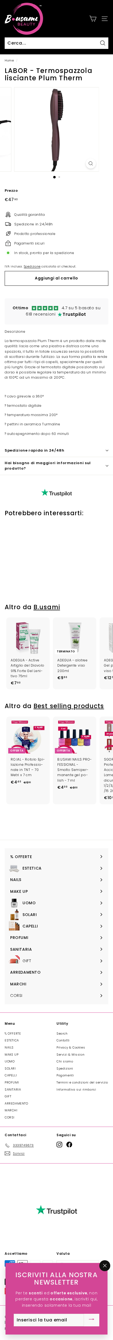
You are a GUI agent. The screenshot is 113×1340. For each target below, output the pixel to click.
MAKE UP (11, 1054)
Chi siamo (64, 1061)
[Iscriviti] (91, 1320)
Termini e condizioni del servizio (82, 1082)
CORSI (10, 1117)
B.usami (46, 607)
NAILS (9, 1047)
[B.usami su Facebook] (69, 1144)
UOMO (10, 1061)
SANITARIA (13, 1089)
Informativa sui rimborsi (76, 1089)
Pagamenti (65, 1075)
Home (9, 60)
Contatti (63, 1040)
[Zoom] (91, 163)
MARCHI (11, 1110)
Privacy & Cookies (70, 1047)
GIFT (8, 1096)
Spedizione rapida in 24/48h (34, 450)
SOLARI (10, 1068)
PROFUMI (12, 1082)
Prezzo (11, 190)
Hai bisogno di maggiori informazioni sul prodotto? (48, 465)
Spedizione (32, 266)
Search (62, 1033)
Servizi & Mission (70, 1054)
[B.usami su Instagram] (59, 1144)
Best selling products (68, 706)
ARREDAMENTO (16, 1103)
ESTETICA (12, 1040)
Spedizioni (64, 1068)
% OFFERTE (13, 1033)
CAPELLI (11, 1075)
